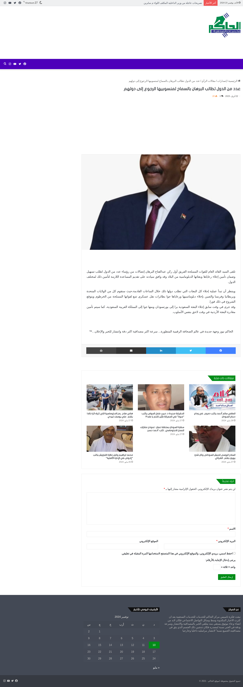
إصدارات (222, 81)
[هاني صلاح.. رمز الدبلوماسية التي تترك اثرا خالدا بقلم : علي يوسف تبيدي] (110, 397)
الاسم (231, 528)
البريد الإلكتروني (225, 541)
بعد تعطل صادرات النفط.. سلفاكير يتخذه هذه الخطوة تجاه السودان (167, 2)
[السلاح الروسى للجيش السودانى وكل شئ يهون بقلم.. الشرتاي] (212, 439)
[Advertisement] (81, 32)
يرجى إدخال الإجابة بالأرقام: (220, 560)
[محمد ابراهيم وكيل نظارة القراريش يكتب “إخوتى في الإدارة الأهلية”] (110, 439)
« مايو (156, 667)
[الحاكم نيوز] (225, 25)
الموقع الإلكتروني (148, 541)
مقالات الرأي (209, 81)
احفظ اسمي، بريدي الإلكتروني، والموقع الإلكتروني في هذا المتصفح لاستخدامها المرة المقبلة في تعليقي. (177, 553)
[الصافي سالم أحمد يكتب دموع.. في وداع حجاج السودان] (212, 397)
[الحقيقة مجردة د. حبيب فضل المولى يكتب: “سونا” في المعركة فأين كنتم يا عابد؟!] (161, 397)
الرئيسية (233, 81)
